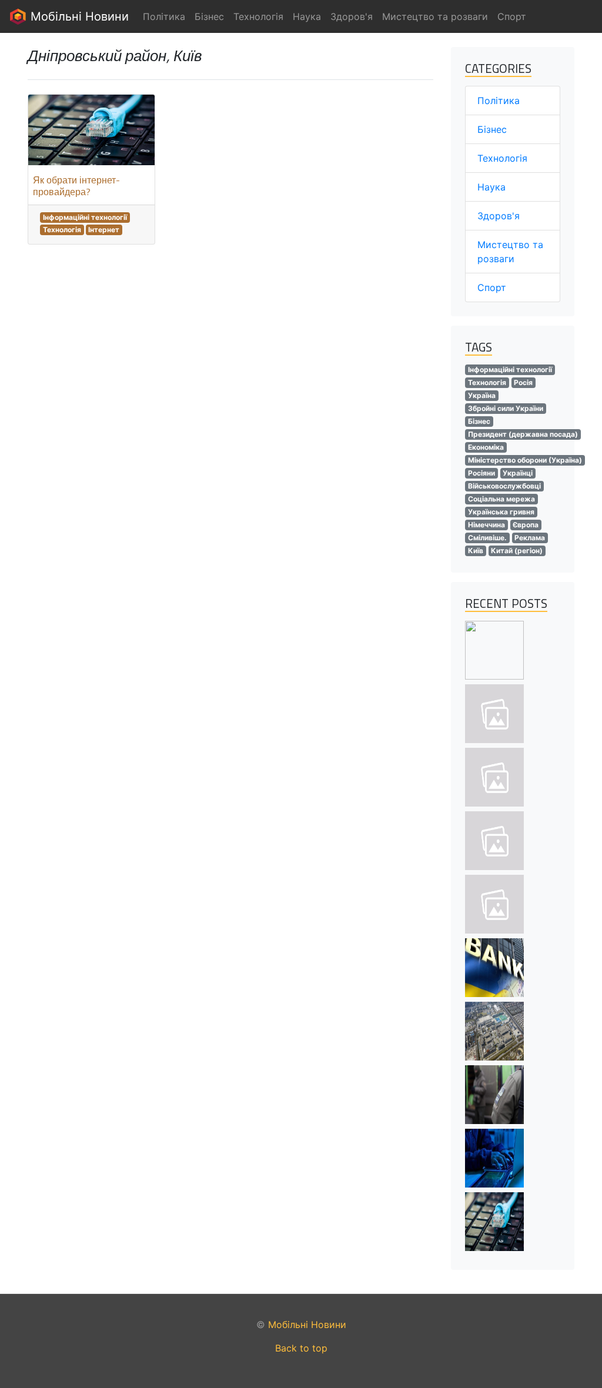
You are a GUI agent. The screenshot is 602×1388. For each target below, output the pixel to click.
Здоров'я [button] (351, 16)
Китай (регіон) (517, 550)
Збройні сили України (505, 408)
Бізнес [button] (209, 16)
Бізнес (492, 129)
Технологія (62, 229)
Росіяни (481, 473)
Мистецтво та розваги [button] (435, 16)
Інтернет (103, 229)
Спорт (491, 287)
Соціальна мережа (501, 498)
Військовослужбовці (504, 485)
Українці (518, 473)
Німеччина (486, 524)
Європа (526, 524)
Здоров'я (498, 216)
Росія (523, 382)
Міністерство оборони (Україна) (525, 460)
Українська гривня (501, 511)
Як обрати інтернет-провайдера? (76, 185)
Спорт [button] (511, 16)
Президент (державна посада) (523, 434)
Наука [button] (307, 16)
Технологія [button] (258, 16)
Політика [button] (164, 16)
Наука (491, 187)
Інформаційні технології (85, 217)
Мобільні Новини (78, 16)
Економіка (486, 447)
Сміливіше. (487, 537)
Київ (475, 550)
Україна (482, 395)
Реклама (529, 537)
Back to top (301, 1348)
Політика (498, 100)
